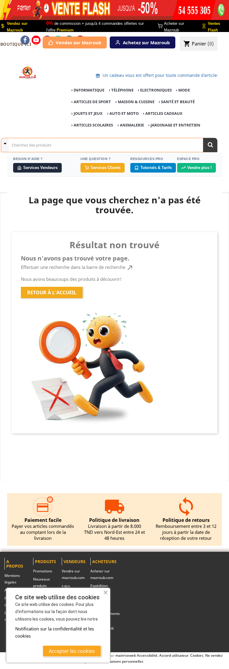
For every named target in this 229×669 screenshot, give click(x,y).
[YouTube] (36, 40)
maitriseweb (125, 655)
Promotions (42, 571)
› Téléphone (121, 90)
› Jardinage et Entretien (174, 125)
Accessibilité (147, 655)
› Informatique (87, 90)
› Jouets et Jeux (87, 113)
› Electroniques (155, 90)
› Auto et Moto (123, 113)
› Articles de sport (91, 101)
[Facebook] (25, 40)
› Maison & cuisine (134, 101)
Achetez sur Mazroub (146, 42)
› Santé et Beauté (177, 101)
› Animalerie (130, 125)
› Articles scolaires (92, 125)
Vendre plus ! (199, 167)
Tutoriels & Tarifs (156, 167)
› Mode (183, 90)
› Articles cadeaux (162, 113)
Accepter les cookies (72, 651)
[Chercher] (210, 145)
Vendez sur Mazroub (78, 42)
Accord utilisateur (173, 655)
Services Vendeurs (40, 167)
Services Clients (105, 167)
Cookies (196, 655)
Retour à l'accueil (51, 292)
